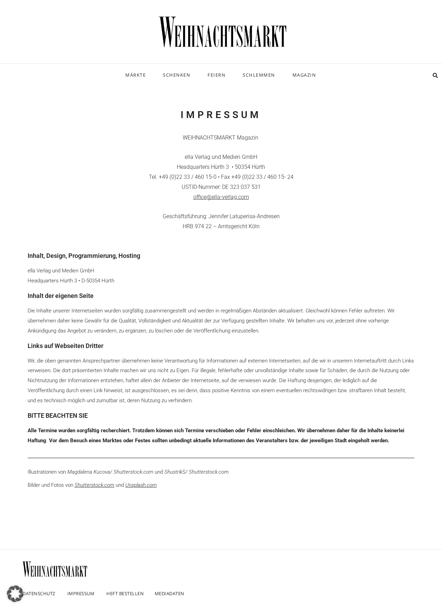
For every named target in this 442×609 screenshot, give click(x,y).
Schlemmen (259, 75)
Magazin (304, 75)
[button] (15, 594)
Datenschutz (38, 593)
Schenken (176, 75)
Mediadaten (169, 593)
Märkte (135, 75)
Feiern (216, 75)
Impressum (81, 593)
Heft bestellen (125, 593)
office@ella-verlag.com (221, 197)
